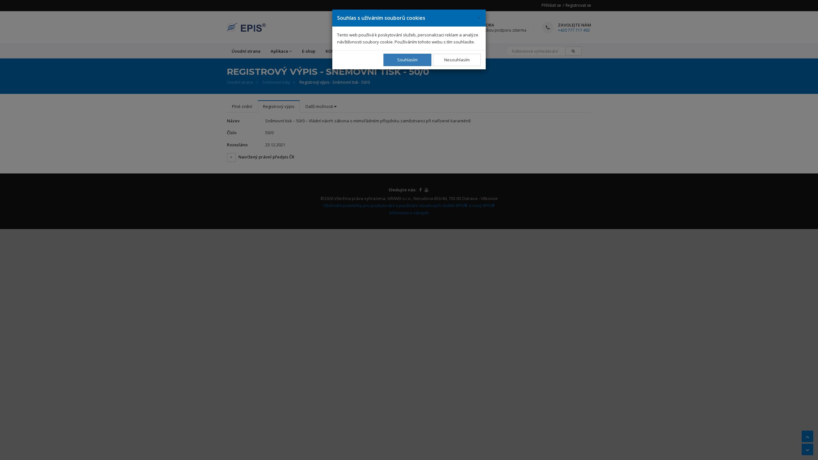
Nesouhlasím (457, 60)
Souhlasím (407, 60)
